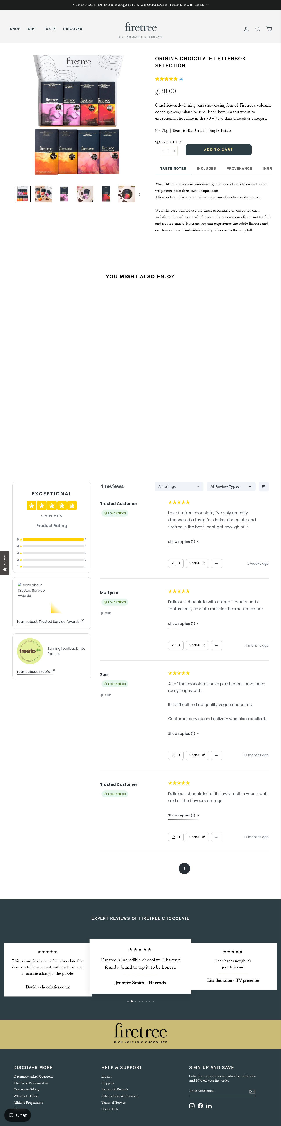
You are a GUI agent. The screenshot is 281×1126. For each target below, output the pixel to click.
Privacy (106, 1076)
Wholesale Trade (26, 1096)
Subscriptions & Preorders (119, 1096)
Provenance (239, 168)
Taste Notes (173, 168)
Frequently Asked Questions (33, 1076)
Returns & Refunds (114, 1089)
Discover (73, 29)
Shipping (107, 1083)
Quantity (168, 142)
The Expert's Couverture (31, 1083)
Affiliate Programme (28, 1103)
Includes (206, 168)
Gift (32, 29)
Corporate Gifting (27, 1089)
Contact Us (109, 1109)
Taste (50, 29)
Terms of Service (113, 1103)
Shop (15, 29)
